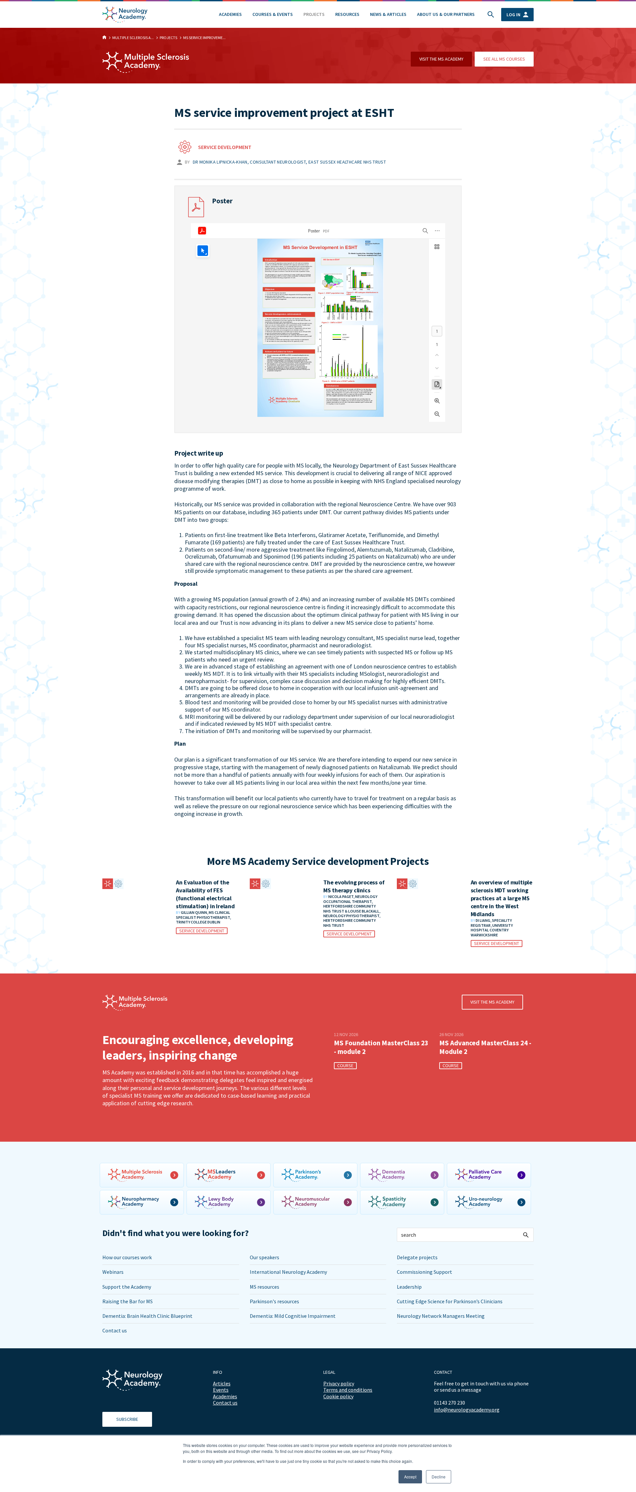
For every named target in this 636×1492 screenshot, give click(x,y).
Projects (314, 14)
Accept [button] (410, 1476)
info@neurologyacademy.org (467, 1410)
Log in (513, 15)
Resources (347, 14)
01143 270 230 (449, 1402)
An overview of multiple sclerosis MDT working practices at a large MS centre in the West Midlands (501, 898)
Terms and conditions (347, 1389)
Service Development (224, 147)
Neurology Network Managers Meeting (441, 1316)
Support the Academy (126, 1286)
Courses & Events (272, 14)
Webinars (113, 1271)
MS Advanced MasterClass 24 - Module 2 (485, 1047)
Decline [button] (439, 1476)
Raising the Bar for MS (127, 1301)
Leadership (409, 1286)
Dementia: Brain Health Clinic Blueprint (147, 1316)
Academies (230, 14)
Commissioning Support (424, 1271)
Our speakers (264, 1257)
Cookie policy (338, 1396)
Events (221, 1389)
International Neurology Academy (288, 1271)
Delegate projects (417, 1257)
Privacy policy (338, 1383)
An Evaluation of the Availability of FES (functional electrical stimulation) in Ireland (205, 894)
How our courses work (127, 1257)
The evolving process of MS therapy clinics (353, 886)
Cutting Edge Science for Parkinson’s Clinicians (450, 1301)
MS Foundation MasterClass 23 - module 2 (381, 1047)
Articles (222, 1383)
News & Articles (388, 14)
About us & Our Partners (446, 14)
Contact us (114, 1330)
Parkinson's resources (274, 1301)
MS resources (264, 1286)
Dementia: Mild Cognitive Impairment (293, 1316)
